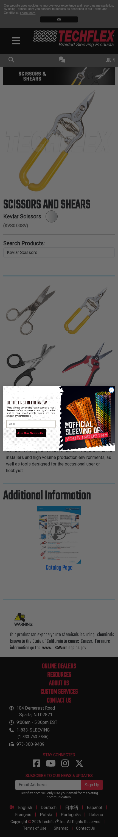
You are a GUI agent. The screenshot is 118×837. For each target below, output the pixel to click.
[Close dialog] (111, 389)
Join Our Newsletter (31, 433)
